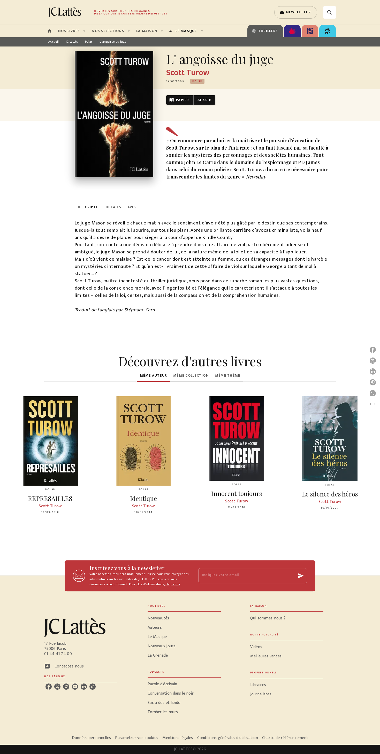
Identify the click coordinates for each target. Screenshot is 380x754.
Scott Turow (187, 73)
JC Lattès (72, 41)
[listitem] (48, 686)
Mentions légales (177, 737)
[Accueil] (66, 12)
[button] (295, 12)
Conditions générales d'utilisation (227, 737)
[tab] (49, 31)
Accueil (53, 41)
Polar (89, 41)
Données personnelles (91, 737)
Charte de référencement (285, 737)
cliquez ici (172, 584)
